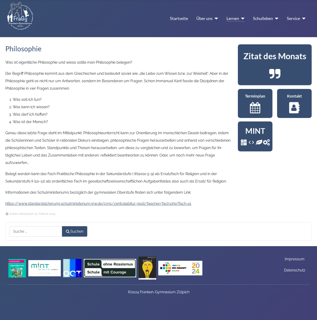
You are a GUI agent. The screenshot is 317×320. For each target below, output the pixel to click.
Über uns (204, 18)
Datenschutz (294, 270)
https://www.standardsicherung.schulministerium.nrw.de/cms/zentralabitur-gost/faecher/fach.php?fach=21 (98, 203)
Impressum (294, 259)
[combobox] (35, 231)
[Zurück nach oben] (308, 310)
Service (293, 18)
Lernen (232, 18)
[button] (275, 64)
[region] (275, 64)
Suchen (76, 231)
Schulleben (263, 18)
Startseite (179, 18)
